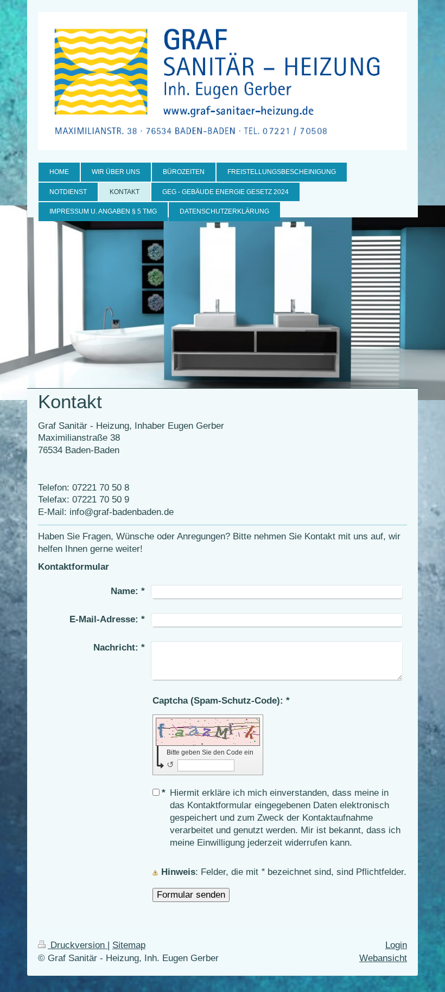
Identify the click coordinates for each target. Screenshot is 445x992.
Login (396, 945)
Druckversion (77, 945)
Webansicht (383, 958)
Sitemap (128, 945)
